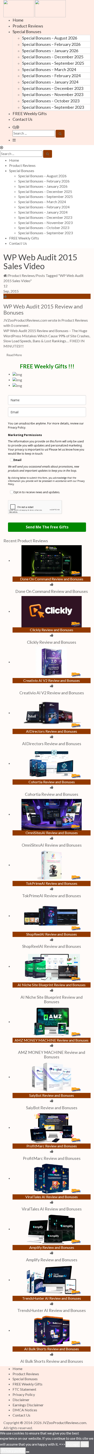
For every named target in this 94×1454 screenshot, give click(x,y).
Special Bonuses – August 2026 (49, 37)
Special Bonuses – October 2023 (50, 100)
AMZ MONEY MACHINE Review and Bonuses (51, 1054)
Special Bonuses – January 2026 (50, 50)
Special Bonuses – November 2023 (52, 94)
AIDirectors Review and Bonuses (51, 743)
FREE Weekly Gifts (30, 113)
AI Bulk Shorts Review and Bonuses (51, 1361)
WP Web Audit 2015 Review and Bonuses (43, 309)
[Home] (5, 275)
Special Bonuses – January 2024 (50, 81)
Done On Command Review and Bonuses (51, 591)
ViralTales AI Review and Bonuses (52, 1208)
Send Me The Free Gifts (47, 527)
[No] (27, 1452)
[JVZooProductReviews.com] (34, 8)
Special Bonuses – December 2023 (52, 88)
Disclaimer (21, 1399)
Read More (14, 355)
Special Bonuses (27, 31)
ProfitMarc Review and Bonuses (52, 1158)
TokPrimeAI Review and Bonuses (51, 895)
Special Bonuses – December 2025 (52, 56)
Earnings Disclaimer (28, 1405)
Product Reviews (28, 25)
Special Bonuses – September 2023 (53, 107)
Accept (72, 1444)
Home (18, 19)
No (84, 1444)
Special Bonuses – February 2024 (51, 75)
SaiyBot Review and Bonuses (51, 1107)
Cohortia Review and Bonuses (51, 794)
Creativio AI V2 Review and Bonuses (51, 692)
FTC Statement (24, 1389)
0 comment (20, 325)
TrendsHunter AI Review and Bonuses (51, 1310)
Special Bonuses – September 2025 (53, 63)
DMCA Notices (25, 1410)
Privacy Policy (24, 1394)
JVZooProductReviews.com (64, 1422)
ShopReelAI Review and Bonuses (51, 946)
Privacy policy (13, 1450)
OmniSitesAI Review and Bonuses (52, 845)
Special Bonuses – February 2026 (51, 44)
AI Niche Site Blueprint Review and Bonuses (52, 999)
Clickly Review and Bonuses (51, 642)
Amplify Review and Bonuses (51, 1259)
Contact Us (22, 119)
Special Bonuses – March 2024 (49, 69)
